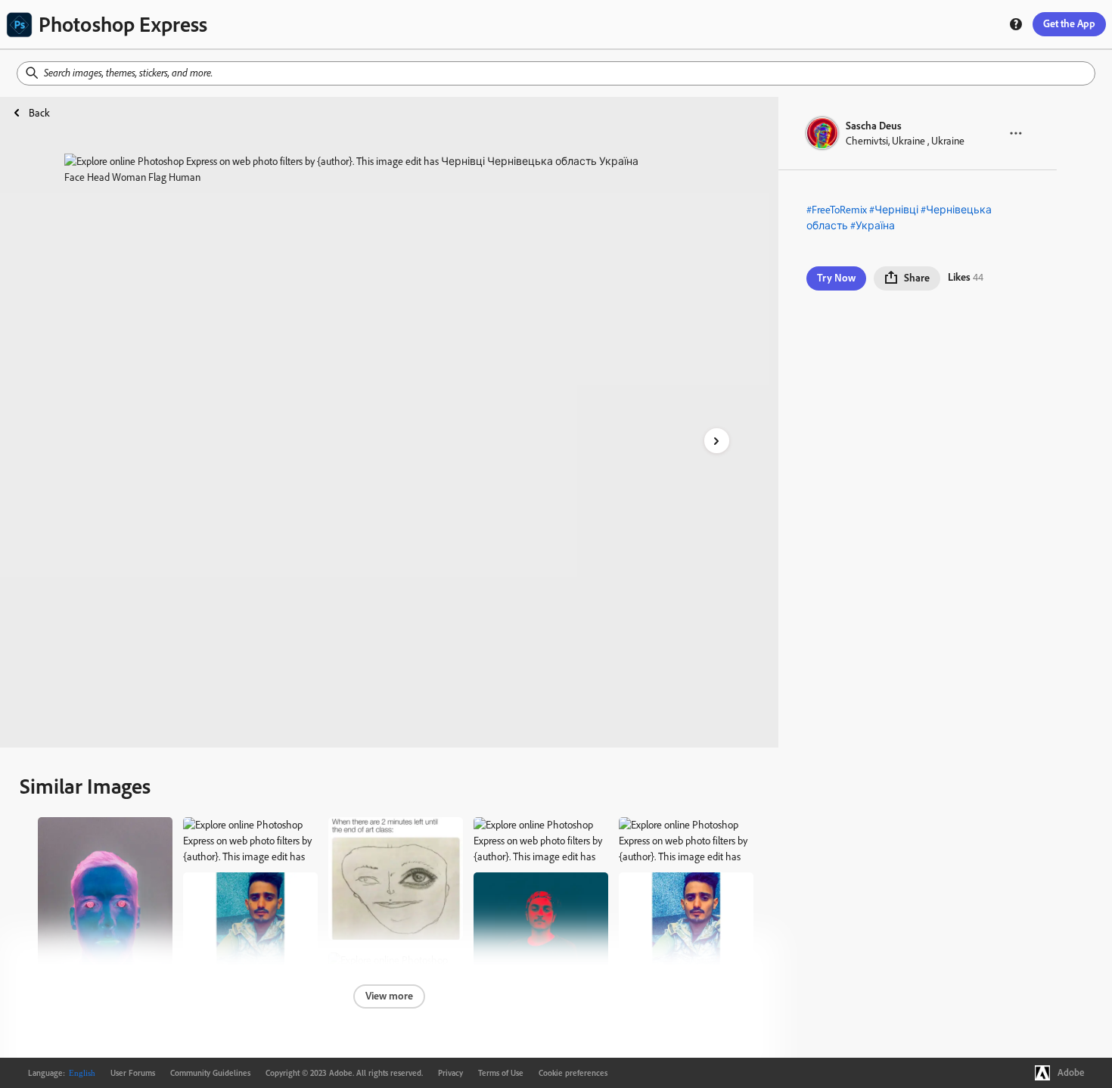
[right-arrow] (716, 440)
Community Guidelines (210, 1073)
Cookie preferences (573, 1073)
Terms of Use (500, 1073)
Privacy (450, 1073)
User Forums (132, 1073)
